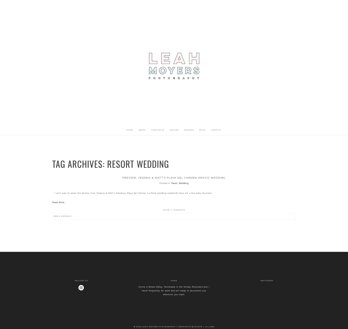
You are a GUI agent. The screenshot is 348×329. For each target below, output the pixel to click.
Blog (202, 130)
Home (130, 130)
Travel (174, 183)
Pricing (174, 130)
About (142, 130)
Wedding (184, 183)
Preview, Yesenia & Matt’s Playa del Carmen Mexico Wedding (174, 177)
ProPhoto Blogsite (190, 327)
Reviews (189, 130)
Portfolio (157, 130)
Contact (216, 130)
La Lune (209, 327)
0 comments (174, 210)
